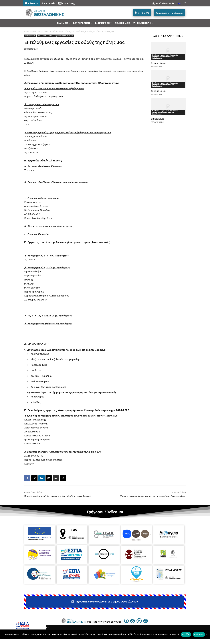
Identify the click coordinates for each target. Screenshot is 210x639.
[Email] (49, 478)
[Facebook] (27, 478)
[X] (34, 478)
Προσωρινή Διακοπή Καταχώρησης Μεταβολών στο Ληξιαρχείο (58, 496)
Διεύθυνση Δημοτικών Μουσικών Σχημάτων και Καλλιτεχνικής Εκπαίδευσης (165, 56)
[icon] (126, 622)
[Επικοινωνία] (168, 106)
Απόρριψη (199, 634)
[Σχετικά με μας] (168, 78)
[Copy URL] (63, 478)
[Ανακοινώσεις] (168, 51)
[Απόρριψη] (206, 634)
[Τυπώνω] (56, 478)
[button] (185, 3)
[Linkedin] (41, 478)
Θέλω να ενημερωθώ (47, 31)
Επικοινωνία (157, 118)
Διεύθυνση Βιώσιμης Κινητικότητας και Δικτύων (55, 36)
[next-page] (158, 128)
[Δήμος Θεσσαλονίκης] (47, 12)
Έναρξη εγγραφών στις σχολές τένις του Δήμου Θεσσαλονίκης (153, 496)
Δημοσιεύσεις (30, 31)
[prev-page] (153, 128)
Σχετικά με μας (158, 91)
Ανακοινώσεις (65, 31)
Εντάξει (186, 634)
